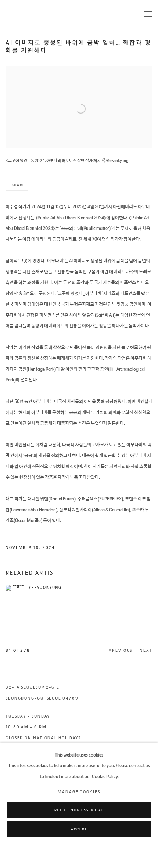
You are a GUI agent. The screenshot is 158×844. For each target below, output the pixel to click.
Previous (120, 651)
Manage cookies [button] (79, 792)
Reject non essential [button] (79, 810)
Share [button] (18, 185)
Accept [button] (79, 829)
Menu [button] (146, 14)
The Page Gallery (35, 14)
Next (146, 651)
